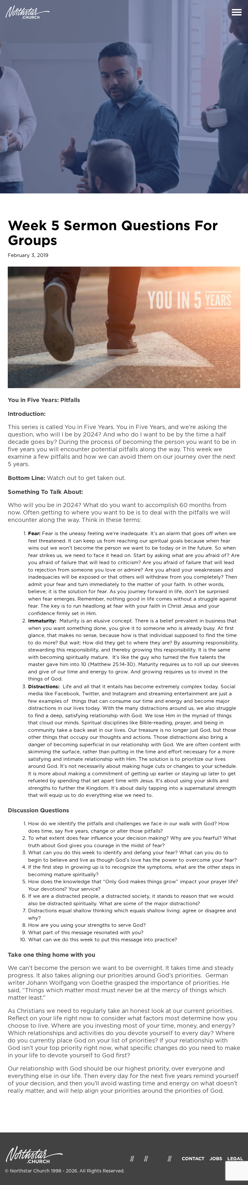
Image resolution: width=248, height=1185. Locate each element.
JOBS (216, 1158)
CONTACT (193, 1158)
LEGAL (235, 1158)
